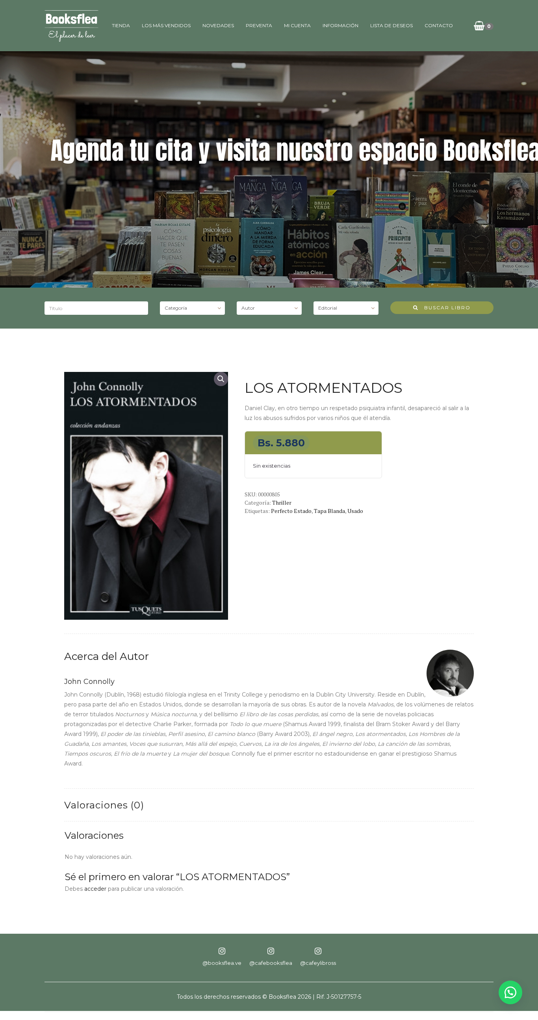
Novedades (218, 25)
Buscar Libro (444, 307)
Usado (355, 511)
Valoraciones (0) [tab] (104, 805)
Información (340, 25)
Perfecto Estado (291, 511)
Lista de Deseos (391, 25)
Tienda (121, 25)
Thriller (281, 502)
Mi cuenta (297, 25)
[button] (221, 379)
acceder (95, 888)
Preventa (259, 25)
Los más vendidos (166, 25)
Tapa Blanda (329, 511)
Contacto (439, 25)
